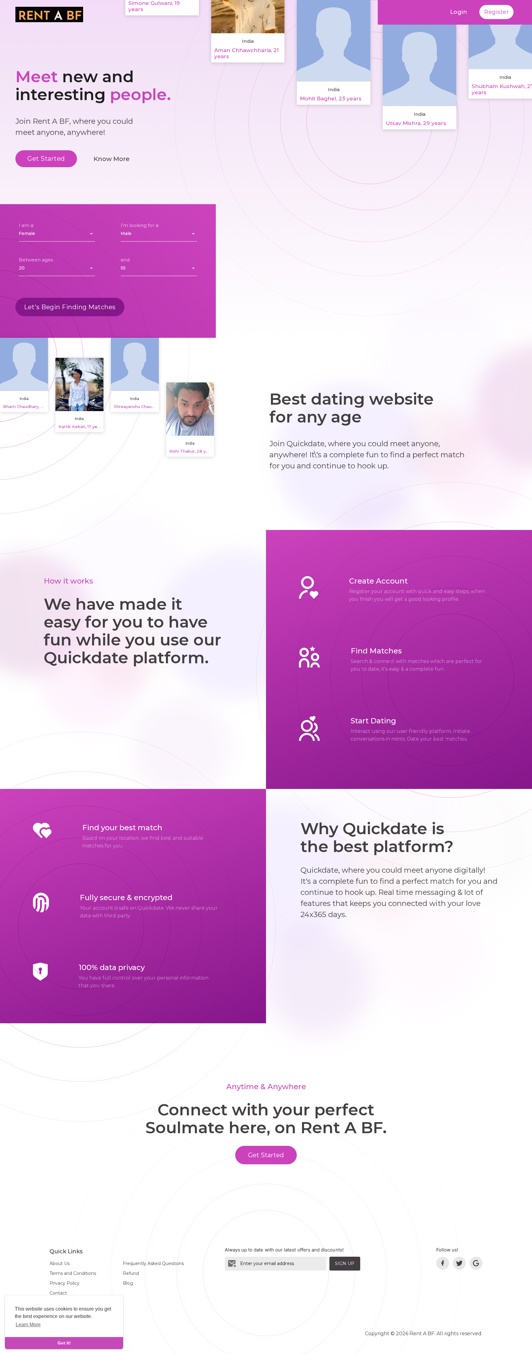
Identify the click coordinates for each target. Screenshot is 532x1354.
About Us (60, 1263)
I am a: (26, 225)
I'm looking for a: (140, 225)
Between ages (36, 260)
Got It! (64, 1342)
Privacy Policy (64, 1283)
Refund (131, 1273)
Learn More (28, 1324)
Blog (128, 1283)
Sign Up (344, 1263)
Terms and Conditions (73, 1273)
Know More (112, 159)
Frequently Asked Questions (153, 1263)
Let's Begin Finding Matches (70, 307)
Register (496, 12)
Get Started (46, 158)
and (125, 260)
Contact (58, 1293)
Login (458, 12)
